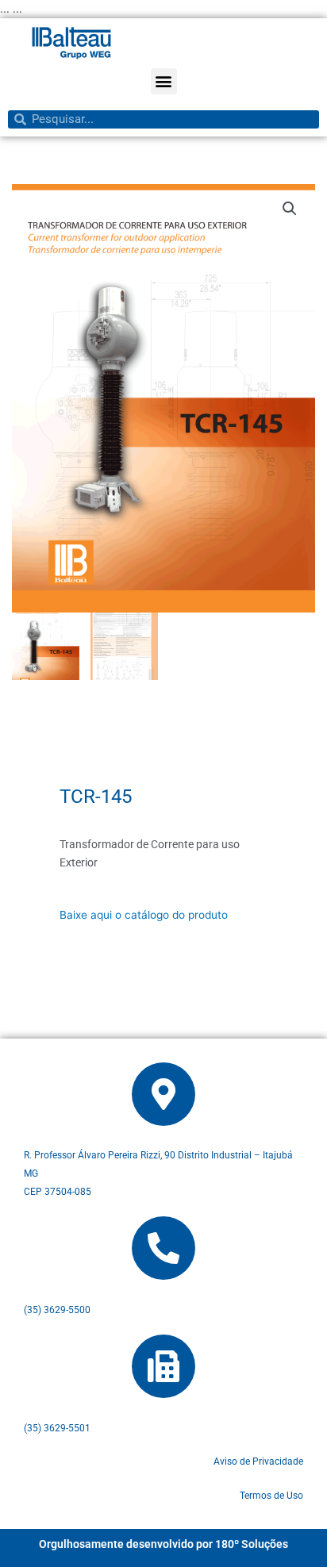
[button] (164, 81)
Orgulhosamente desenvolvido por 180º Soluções (163, 1544)
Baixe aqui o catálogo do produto (144, 914)
